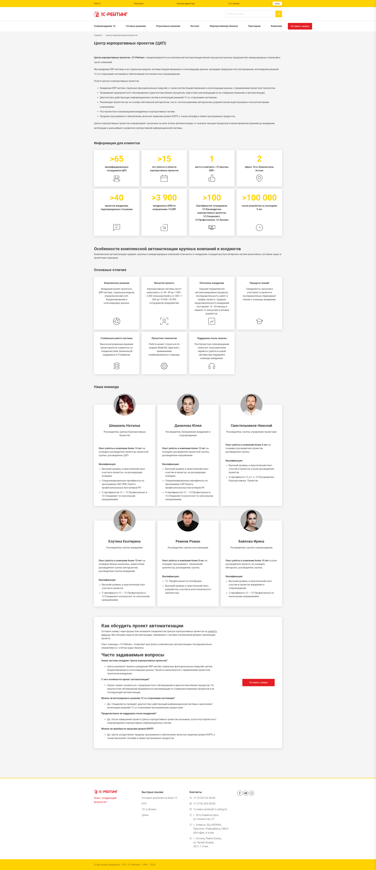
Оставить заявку (258, 682)
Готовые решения (136, 26)
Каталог (194, 26)
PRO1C (97, 3)
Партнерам (254, 26)
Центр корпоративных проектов (121, 35)
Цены (277, 3)
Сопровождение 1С (105, 26)
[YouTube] (245, 794)
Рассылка (138, 3)
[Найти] (278, 14)
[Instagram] (251, 794)
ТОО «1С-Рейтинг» (131, 864)
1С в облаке (233, 3)
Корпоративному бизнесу (224, 26)
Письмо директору (186, 3)
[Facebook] (239, 794)
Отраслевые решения (168, 26)
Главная (98, 35)
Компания (276, 26)
